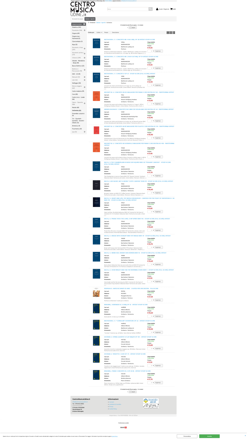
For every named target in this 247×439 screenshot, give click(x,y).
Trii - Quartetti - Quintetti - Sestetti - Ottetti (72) (78, 121)
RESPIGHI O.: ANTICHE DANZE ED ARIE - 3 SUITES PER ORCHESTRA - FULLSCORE (131, 288)
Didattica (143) (76, 27)
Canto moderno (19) (78, 91)
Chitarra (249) (76, 58)
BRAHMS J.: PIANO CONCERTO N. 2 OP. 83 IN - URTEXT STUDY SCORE (127, 371)
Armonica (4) (76, 126)
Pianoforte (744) (77, 30)
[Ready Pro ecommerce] (123, 427)
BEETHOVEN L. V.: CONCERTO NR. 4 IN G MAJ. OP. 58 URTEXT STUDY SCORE (129, 39)
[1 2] (151, 212)
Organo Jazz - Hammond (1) (76, 37)
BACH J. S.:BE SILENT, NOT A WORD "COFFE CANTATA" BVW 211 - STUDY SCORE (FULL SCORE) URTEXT (138, 181)
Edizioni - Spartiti (90, 19)
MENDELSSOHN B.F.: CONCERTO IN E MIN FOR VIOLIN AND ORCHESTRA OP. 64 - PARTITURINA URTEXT (139, 109)
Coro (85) (75, 94)
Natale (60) (75, 107)
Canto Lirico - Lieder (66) (78, 98)
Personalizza (187, 436)
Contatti (111, 402)
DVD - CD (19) (76, 74)
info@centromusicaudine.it (129, 1)
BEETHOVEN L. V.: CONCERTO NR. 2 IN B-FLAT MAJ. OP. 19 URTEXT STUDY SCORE (131, 56)
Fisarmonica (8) (77, 129)
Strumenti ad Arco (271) (77, 53)
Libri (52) (75, 80)
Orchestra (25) (76, 110)
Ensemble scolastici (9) (78, 114)
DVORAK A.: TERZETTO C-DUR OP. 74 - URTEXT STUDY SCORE (125, 354)
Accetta (209, 436)
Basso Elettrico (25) (78, 66)
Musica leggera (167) (77, 87)
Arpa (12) (74, 44)
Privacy (111, 406)
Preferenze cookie (123, 423)
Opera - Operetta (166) (77, 103)
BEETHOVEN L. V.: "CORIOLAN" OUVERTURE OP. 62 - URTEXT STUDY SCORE (129, 321)
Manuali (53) (76, 77)
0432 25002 (108, 1)
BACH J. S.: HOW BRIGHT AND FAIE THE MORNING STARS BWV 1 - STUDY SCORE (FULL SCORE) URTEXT (139, 270)
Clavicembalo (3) (77, 41)
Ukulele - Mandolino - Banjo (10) (78, 62)
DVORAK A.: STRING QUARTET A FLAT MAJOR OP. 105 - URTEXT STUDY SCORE (130, 337)
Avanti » (134, 27)
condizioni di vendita (115, 404)
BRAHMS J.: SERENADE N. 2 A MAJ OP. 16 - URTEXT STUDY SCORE (126, 304)
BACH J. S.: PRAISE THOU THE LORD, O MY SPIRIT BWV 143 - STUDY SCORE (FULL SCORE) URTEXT (137, 219)
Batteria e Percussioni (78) (77, 70)
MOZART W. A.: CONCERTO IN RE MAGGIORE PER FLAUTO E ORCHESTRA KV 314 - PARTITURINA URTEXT (139, 126)
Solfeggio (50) (76, 83)
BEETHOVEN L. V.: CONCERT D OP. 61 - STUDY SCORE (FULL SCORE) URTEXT (129, 74)
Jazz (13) (74, 132)
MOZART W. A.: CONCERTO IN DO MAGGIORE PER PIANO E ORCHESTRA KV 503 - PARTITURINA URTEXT (139, 92)
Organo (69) (76, 33)
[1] (151, 51)
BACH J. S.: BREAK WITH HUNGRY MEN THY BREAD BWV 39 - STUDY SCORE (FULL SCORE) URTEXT (137, 236)
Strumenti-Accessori (77, 19)
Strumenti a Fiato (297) (77, 48)
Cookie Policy (115, 436)
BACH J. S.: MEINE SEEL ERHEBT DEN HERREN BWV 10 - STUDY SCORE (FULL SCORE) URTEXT (135, 253)
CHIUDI (245, 435)
